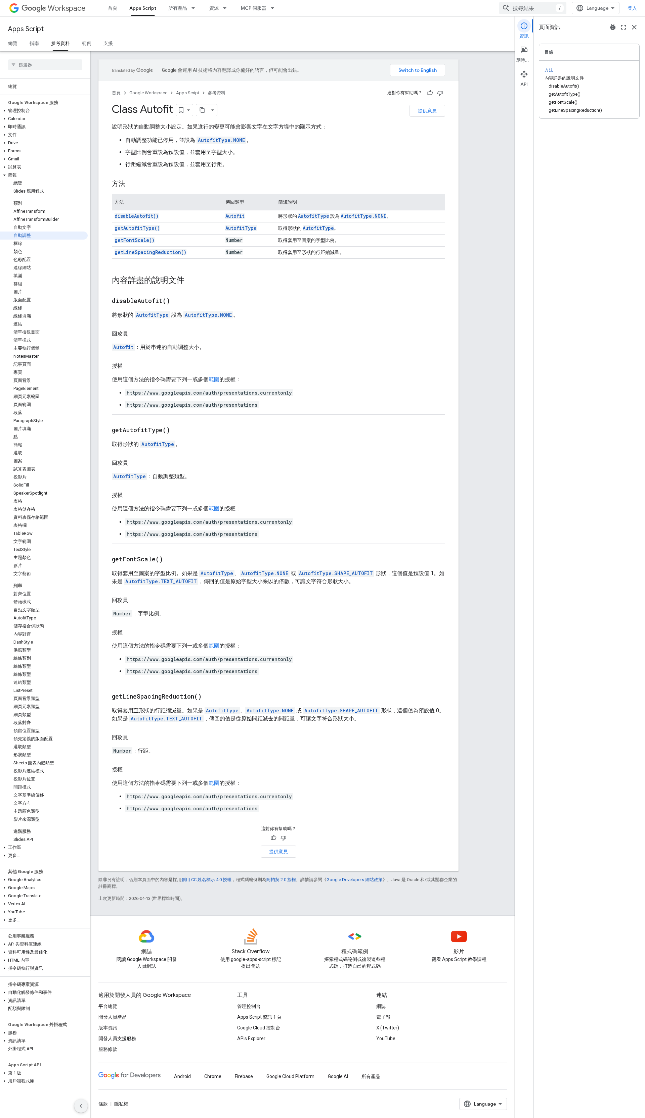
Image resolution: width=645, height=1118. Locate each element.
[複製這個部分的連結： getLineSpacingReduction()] (210, 697)
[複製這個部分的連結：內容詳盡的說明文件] (191, 281)
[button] (44, 111)
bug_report (613, 27)
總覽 (12, 43)
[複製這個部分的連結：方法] (132, 184)
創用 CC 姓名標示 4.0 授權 (206, 879)
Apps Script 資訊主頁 (259, 1017)
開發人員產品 (112, 1017)
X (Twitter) (387, 1027)
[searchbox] (45, 64)
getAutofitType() (137, 228)
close (634, 27)
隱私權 (121, 1104)
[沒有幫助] (440, 93)
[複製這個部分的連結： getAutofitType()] (178, 430)
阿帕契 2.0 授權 (281, 879)
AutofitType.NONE (221, 140)
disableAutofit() (137, 216)
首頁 (112, 8)
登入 (632, 8)
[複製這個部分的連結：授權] (129, 366)
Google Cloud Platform (290, 1076)
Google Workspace (148, 92)
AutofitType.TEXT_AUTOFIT (161, 581)
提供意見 (427, 111)
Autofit (235, 216)
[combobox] (532, 8)
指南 (34, 43)
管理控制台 (249, 1006)
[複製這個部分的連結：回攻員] (134, 334)
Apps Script (142, 8)
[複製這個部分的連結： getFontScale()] (171, 560)
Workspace (67, 8)
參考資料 (60, 43)
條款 (103, 1104)
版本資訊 (107, 1027)
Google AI (338, 1076)
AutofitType (313, 216)
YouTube (385, 1038)
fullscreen (623, 27)
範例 (86, 43)
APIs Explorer (251, 1038)
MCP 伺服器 (253, 8)
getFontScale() (135, 240)
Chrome (212, 1076)
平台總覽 (107, 1006)
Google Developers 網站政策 (355, 879)
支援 (108, 43)
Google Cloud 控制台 (258, 1027)
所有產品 (177, 8)
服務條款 (107, 1049)
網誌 (381, 1006)
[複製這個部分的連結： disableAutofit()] (178, 301)
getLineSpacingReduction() (150, 252)
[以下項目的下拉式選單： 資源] (227, 8)
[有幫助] (430, 93)
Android (182, 1076)
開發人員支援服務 (117, 1038)
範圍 (214, 379)
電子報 (383, 1017)
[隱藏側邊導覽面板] (81, 1106)
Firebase (244, 1076)
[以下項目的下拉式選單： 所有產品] (195, 8)
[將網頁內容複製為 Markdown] (202, 110)
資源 (214, 8)
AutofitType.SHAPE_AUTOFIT (336, 573)
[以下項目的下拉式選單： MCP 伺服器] (274, 8)
